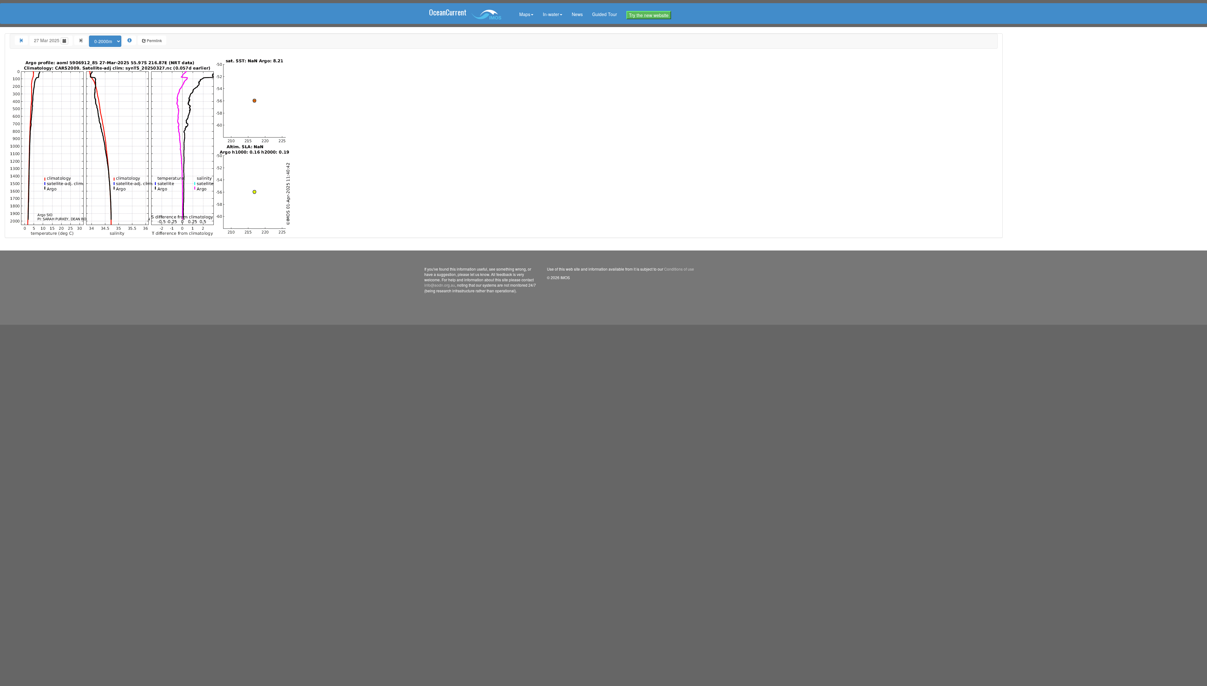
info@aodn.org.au (439, 285)
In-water (551, 14)
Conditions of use (679, 269)
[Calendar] (64, 40)
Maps (524, 14)
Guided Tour (604, 14)
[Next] (80, 40)
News (577, 14)
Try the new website (649, 15)
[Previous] (21, 40)
